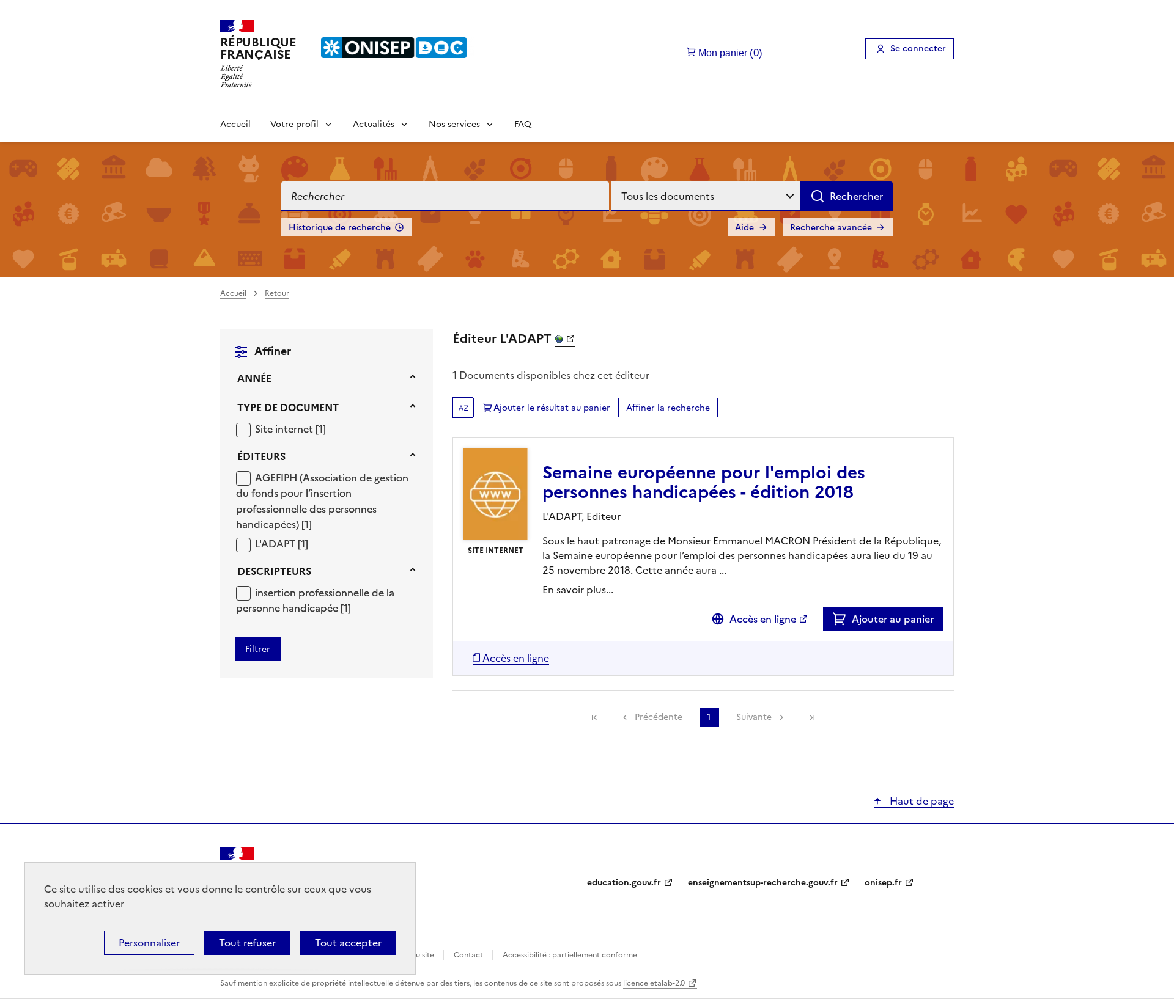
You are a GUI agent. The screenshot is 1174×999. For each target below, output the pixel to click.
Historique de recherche (340, 227)
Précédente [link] (658, 717)
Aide (744, 227)
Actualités (373, 124)
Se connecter (918, 48)
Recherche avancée (831, 227)
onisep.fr (883, 882)
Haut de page (920, 801)
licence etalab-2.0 (654, 983)
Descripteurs (274, 571)
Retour (277, 293)
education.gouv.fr (624, 882)
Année (254, 378)
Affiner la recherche (668, 407)
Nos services (454, 124)
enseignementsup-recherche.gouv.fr (763, 882)
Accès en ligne (762, 619)
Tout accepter (348, 942)
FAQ (522, 124)
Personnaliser (149, 942)
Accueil (235, 124)
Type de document (288, 407)
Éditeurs (261, 456)
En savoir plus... (577, 589)
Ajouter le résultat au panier (551, 407)
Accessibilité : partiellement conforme (570, 955)
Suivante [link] (754, 717)
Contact (469, 955)
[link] (594, 717)
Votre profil (294, 124)
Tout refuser (247, 942)
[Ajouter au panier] (842, 619)
